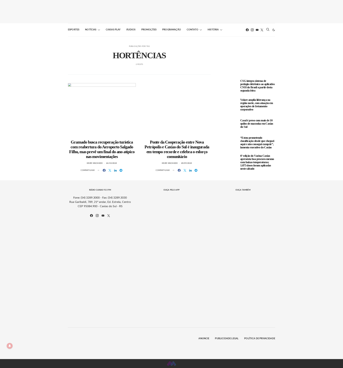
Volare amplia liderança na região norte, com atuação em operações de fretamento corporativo (256, 104)
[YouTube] (257, 29)
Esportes (73, 30)
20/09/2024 (186, 163)
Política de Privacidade (259, 338)
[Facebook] (247, 29)
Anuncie (203, 338)
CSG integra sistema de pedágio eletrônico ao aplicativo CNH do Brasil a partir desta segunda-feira (257, 85)
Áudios (131, 30)
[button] (273, 29)
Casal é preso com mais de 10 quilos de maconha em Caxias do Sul (256, 123)
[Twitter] (261, 29)
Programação (171, 30)
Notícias (90, 30)
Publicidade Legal (226, 338)
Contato (192, 30)
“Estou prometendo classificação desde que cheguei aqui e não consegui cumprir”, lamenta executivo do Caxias (257, 142)
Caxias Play (113, 30)
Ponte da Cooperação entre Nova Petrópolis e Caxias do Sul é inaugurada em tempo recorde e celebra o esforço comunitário (177, 149)
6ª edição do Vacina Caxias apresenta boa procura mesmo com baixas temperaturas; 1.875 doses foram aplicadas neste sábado (257, 162)
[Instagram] (252, 29)
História (213, 30)
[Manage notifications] (10, 346)
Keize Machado (95, 163)
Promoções (148, 30)
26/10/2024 (111, 163)
